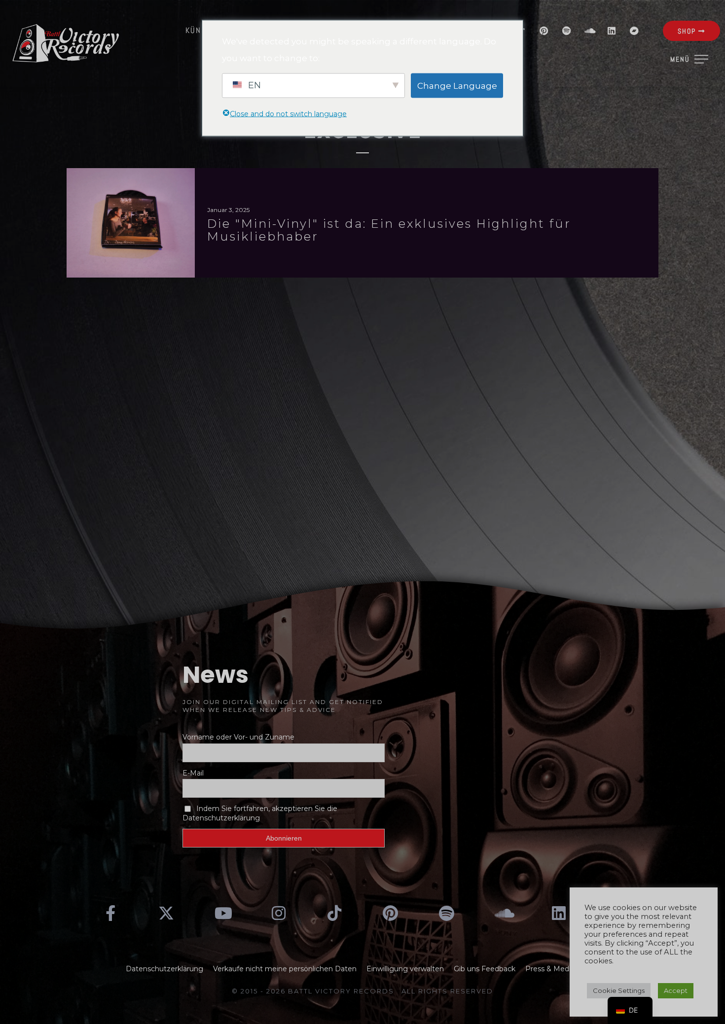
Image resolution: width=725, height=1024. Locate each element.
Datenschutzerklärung (164, 968)
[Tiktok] (334, 913)
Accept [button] (676, 990)
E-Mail (193, 773)
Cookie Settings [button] (619, 990)
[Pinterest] (543, 30)
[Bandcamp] (634, 30)
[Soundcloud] (589, 30)
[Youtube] (222, 913)
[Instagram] (278, 913)
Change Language (457, 85)
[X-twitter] (167, 913)
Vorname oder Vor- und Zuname (238, 737)
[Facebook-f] (110, 913)
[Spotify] (566, 30)
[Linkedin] (611, 30)
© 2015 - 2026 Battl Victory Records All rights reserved (362, 991)
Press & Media (550, 968)
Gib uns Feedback (484, 968)
